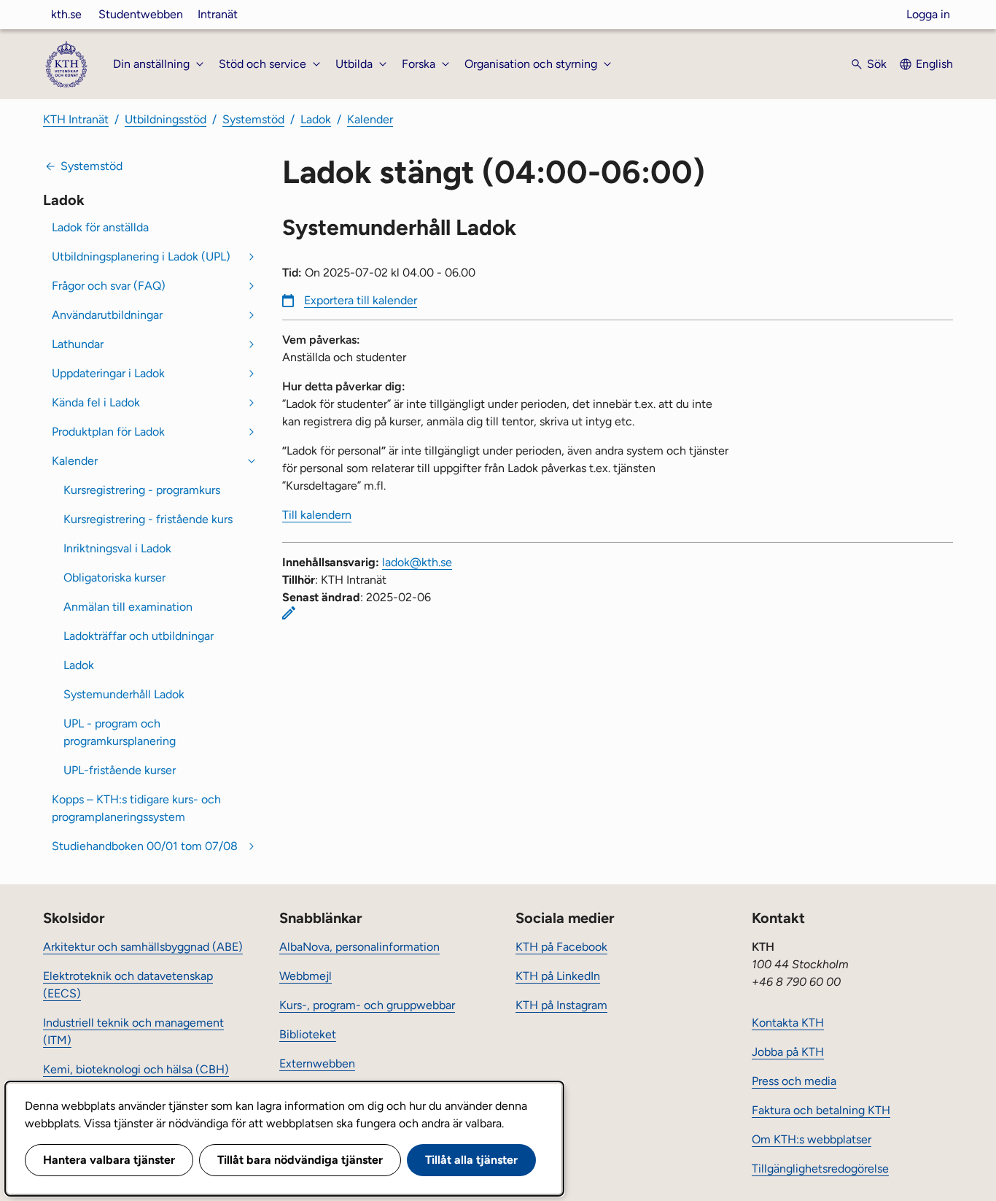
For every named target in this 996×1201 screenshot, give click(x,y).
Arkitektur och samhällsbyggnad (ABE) (143, 947)
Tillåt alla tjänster (471, 1160)
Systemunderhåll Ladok (123, 694)
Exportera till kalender (360, 300)
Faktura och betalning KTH (821, 1110)
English (934, 64)
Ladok (315, 119)
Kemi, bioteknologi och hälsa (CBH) (136, 1069)
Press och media (794, 1081)
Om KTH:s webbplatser (811, 1139)
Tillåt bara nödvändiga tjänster (300, 1160)
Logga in (928, 14)
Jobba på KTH (788, 1052)
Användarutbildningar (107, 315)
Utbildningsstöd (165, 119)
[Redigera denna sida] (288, 612)
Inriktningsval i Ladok (117, 548)
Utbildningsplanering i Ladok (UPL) (141, 256)
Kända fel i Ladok (96, 402)
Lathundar (78, 344)
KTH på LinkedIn (557, 976)
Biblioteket (307, 1034)
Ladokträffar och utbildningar (138, 636)
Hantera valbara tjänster (109, 1160)
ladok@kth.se (417, 562)
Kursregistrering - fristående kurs (148, 519)
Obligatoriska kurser (114, 577)
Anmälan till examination (127, 607)
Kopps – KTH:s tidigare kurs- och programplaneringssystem (136, 808)
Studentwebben (140, 14)
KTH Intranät (76, 119)
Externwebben (317, 1063)
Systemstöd (253, 119)
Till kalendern (316, 515)
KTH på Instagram (561, 1005)
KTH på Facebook (561, 947)
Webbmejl (305, 976)
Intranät (218, 14)
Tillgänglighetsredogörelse (820, 1168)
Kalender (370, 119)
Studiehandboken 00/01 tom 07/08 (145, 846)
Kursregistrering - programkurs (141, 490)
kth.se (66, 14)
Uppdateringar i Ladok (108, 373)
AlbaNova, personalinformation (359, 947)
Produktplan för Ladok (108, 432)
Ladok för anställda (100, 227)
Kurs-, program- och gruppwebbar (367, 1005)
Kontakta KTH (788, 1023)
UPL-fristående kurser (119, 770)
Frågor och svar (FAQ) (109, 286)
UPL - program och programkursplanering (119, 732)
